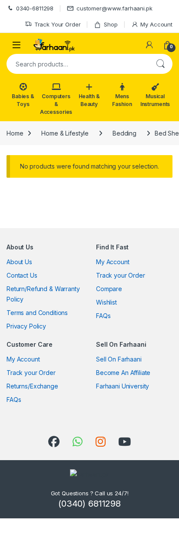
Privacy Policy (26, 326)
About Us (19, 261)
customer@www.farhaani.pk (114, 8)
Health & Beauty (89, 100)
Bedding (124, 133)
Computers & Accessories (56, 104)
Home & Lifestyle (65, 133)
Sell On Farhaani (119, 359)
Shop (110, 24)
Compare (109, 288)
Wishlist (106, 302)
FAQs (103, 315)
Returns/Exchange (32, 386)
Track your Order (120, 275)
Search (160, 64)
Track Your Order (57, 24)
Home (15, 133)
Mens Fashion (122, 100)
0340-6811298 (34, 8)
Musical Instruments (155, 100)
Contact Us (22, 275)
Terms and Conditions (37, 312)
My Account (156, 24)
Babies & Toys (23, 100)
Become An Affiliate (123, 372)
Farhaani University (122, 386)
